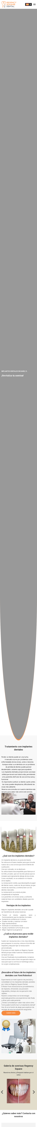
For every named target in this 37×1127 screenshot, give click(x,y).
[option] (18, 1091)
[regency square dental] (9, 4)
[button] (1, 1092)
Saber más (10, 1013)
